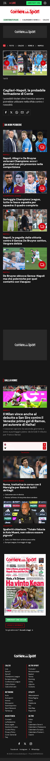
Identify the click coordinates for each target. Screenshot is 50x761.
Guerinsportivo (10, 706)
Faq (6, 737)
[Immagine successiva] (43, 63)
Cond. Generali (10, 735)
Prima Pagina (33, 698)
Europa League (11, 679)
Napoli (41, 46)
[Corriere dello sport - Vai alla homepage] (25, 11)
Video (31, 719)
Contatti (8, 719)
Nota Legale (9, 725)
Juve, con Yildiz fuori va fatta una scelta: (20, 540)
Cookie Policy (10, 730)
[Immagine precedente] (7, 63)
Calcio (46, 20)
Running (32, 679)
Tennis (31, 677)
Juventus (7, 526)
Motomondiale (34, 672)
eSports (31, 684)
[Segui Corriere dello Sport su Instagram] (30, 743)
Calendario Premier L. (37, 732)
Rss (30, 706)
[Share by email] (22, 112)
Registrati (32, 711)
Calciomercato (10, 687)
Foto (11, 46)
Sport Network (10, 708)
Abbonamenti (34, 695)
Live (14, 3)
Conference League (12, 682)
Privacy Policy (10, 732)
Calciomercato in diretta (14, 495)
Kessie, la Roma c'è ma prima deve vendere (21, 498)
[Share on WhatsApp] (16, 112)
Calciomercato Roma (13, 481)
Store (31, 701)
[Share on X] (11, 112)
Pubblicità (32, 703)
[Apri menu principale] (4, 3)
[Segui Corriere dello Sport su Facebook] (19, 743)
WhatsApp (35, 749)
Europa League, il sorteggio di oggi (18, 542)
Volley (31, 682)
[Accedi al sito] (45, 3)
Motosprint (9, 703)
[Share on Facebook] (5, 112)
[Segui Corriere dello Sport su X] (25, 743)
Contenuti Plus (11, 20)
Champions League (12, 196)
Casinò (31, 735)
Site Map (32, 708)
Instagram (23, 749)
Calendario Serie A (30, 20)
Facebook (14, 749)
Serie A (31, 46)
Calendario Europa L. (36, 730)
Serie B (7, 674)
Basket (31, 674)
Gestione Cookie (11, 727)
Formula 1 (32, 669)
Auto (7, 695)
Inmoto (7, 701)
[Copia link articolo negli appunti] (27, 112)
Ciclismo (32, 687)
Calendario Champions (37, 727)
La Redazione (10, 722)
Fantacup (8, 711)
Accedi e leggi (25, 630)
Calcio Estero (10, 684)
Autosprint (9, 698)
